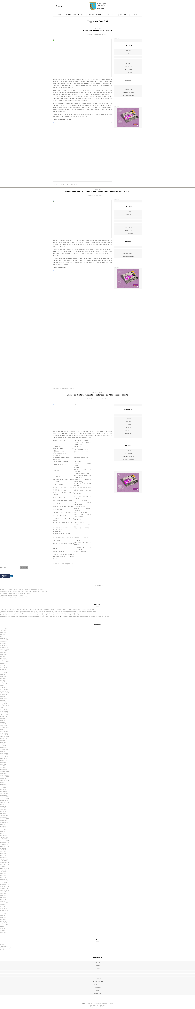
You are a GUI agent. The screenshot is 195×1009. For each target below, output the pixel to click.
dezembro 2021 (4, 731)
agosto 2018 (3, 804)
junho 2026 (3, 632)
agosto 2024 (3, 673)
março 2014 (3, 901)
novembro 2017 (4, 820)
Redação (89, 34)
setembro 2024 (4, 671)
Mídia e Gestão (128, 66)
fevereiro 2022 (4, 727)
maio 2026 (3, 634)
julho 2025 (3, 652)
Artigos (128, 57)
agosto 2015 (3, 870)
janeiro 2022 (3, 729)
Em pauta (128, 63)
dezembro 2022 (4, 709)
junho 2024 (3, 676)
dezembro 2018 (4, 797)
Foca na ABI (128, 89)
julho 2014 (3, 893)
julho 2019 (3, 784)
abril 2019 (3, 789)
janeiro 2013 (3, 926)
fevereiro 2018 (4, 815)
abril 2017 (3, 833)
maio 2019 (3, 788)
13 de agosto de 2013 (100, 399)
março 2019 (3, 791)
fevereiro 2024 (4, 683)
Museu (90, 14)
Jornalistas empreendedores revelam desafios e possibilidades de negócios (56, 613)
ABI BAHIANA (97, 28)
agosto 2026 (3, 629)
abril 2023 (3, 702)
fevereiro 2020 (4, 771)
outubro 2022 (4, 713)
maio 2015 (3, 875)
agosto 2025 (3, 651)
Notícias (128, 53)
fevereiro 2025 (4, 662)
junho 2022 (3, 720)
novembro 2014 (4, 886)
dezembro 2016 (4, 841)
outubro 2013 (4, 910)
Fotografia (128, 69)
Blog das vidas (128, 72)
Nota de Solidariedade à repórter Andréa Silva (80, 609)
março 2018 (3, 813)
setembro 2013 (4, 912)
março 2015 (3, 879)
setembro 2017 (4, 824)
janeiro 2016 (3, 861)
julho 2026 (3, 631)
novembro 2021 (4, 733)
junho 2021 (3, 742)
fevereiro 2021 (4, 749)
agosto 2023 (3, 694)
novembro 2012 (4, 928)
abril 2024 (3, 680)
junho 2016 (3, 851)
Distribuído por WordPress (97, 1005)
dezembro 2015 (4, 862)
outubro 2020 (4, 757)
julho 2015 (3, 872)
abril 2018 (3, 811)
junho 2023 (3, 698)
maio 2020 (3, 766)
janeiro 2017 (3, 839)
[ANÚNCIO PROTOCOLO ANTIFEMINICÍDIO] (130, 117)
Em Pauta (128, 86)
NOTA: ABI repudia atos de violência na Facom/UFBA (15, 593)
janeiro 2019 (3, 795)
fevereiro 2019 (4, 793)
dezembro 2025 (4, 643)
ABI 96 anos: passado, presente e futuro (11, 595)
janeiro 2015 (3, 883)
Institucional (69, 14)
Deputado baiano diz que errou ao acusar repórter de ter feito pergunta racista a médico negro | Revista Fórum (32, 609)
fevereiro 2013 (4, 925)
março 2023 (3, 704)
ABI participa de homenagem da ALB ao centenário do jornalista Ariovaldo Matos (23, 591)
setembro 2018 (4, 802)
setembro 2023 (4, 693)
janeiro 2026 (3, 641)
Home (60, 14)
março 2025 (3, 660)
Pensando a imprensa (128, 95)
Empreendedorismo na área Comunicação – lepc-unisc (16, 613)
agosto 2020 (3, 760)
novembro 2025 (4, 645)
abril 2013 (3, 921)
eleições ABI (73, 185)
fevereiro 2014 (4, 903)
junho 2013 (3, 917)
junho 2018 (3, 808)
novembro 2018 (4, 799)
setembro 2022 (4, 715)
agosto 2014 (3, 892)
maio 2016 (3, 853)
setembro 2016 (4, 846)
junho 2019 (3, 786)
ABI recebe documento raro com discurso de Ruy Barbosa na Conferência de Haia (85, 616)
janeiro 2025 (3, 663)
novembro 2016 (4, 842)
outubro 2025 (4, 647)
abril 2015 (3, 877)
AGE (59, 185)
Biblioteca (99, 14)
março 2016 (3, 857)
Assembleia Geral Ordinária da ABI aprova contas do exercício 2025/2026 (21, 589)
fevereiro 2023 (4, 705)
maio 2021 (3, 744)
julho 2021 (3, 740)
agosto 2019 (3, 782)
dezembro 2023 (4, 687)
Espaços (80, 14)
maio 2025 (3, 656)
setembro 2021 (4, 736)
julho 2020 (3, 762)
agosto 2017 (3, 826)
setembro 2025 (4, 649)
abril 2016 (3, 855)
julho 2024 (3, 674)
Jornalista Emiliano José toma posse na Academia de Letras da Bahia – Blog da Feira (24, 615)
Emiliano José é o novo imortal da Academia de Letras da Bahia (70, 615)
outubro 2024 (4, 669)
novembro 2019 (4, 777)
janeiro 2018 (3, 817)
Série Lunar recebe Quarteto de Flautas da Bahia (14, 597)
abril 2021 (3, 746)
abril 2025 (3, 658)
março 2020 (3, 769)
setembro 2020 (4, 758)
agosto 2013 (3, 914)
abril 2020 (3, 767)
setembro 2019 (4, 780)
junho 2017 (3, 830)
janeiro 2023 (3, 707)
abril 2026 (3, 636)
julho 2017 (3, 828)
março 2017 (3, 835)
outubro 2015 (4, 866)
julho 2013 (3, 915)
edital (55, 185)
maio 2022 (3, 722)
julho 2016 (3, 850)
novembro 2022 (4, 711)
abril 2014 (3, 899)
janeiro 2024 (3, 685)
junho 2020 (3, 764)
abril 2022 (3, 724)
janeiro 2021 (3, 751)
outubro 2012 (4, 930)
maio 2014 (3, 897)
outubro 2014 (4, 888)
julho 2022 (3, 718)
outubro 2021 (4, 735)
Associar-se (124, 14)
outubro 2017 (4, 822)
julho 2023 (3, 696)
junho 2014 (3, 895)
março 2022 (3, 725)
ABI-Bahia (56, 564)
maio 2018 (3, 809)
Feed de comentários (6, 948)
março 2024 (3, 682)
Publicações (112, 14)
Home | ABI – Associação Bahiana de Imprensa (100, 1003)
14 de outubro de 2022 (100, 34)
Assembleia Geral (68, 388)
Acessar (2, 944)
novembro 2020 (4, 755)
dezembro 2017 (4, 819)
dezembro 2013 (4, 906)
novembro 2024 (4, 667)
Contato (134, 14)
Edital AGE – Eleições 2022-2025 (97, 30)
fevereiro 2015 (4, 881)
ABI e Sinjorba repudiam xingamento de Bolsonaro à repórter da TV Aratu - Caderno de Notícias (28, 611)
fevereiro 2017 (4, 837)
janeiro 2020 (3, 773)
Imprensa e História (128, 92)
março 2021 (3, 747)
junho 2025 (3, 654)
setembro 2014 (4, 890)
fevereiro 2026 (4, 640)
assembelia (64, 185)
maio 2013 (3, 919)
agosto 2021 (3, 738)
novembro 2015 (4, 864)
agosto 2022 (3, 716)
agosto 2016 (3, 848)
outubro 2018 (4, 800)
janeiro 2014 (3, 904)
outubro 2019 (4, 778)
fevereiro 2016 (4, 859)
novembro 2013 (4, 908)
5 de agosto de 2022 (100, 195)
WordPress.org (4, 950)
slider (62, 564)
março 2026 (3, 638)
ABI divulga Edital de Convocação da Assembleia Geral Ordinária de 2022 (97, 191)
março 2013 (3, 923)
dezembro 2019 (4, 775)
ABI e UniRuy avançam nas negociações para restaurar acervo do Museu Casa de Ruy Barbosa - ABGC (29, 616)
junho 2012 (3, 932)
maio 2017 (3, 831)
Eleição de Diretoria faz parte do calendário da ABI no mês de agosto (97, 395)
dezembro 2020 (4, 753)
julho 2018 (3, 806)
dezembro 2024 (4, 665)
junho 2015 (3, 873)
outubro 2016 (4, 844)
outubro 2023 (4, 691)
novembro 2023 (4, 689)
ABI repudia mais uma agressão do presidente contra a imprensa (77, 611)
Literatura (128, 60)
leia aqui (75, 251)
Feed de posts (4, 946)
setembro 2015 (4, 868)
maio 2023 (3, 700)
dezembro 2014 (4, 884)
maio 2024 (3, 678)
